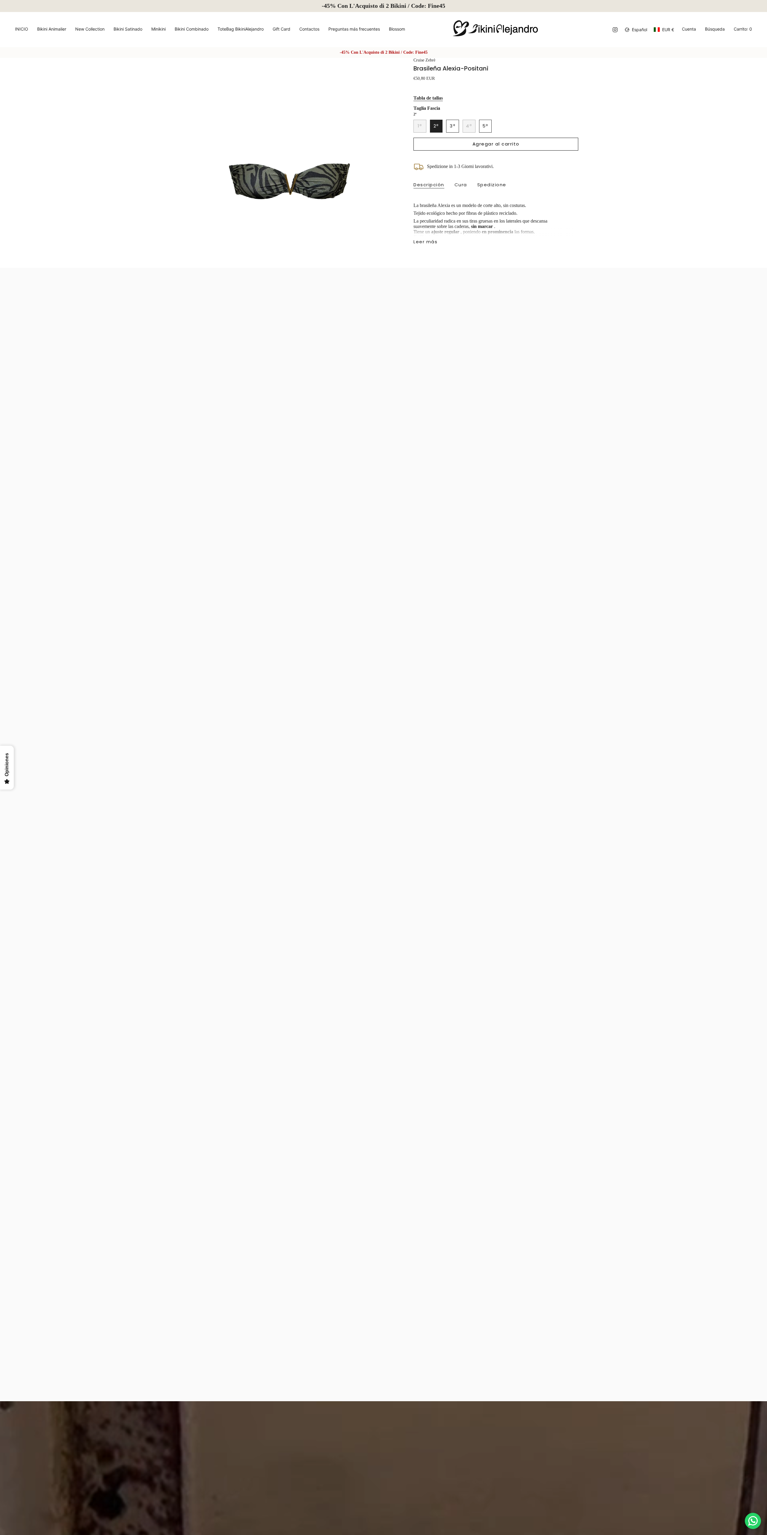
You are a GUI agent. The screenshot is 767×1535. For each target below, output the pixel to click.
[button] (52, 29)
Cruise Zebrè (424, 60)
